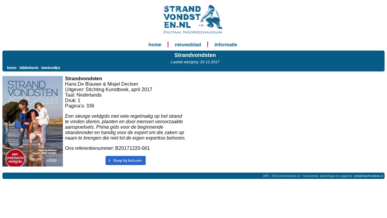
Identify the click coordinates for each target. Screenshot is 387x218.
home (154, 44)
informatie (225, 44)
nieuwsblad (188, 44)
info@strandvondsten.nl (368, 175)
